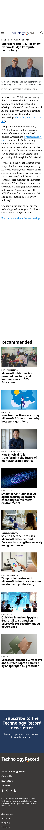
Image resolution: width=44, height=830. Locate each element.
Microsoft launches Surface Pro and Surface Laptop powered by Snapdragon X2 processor (22, 663)
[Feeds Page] (15, 790)
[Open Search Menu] (41, 32)
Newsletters (7, 781)
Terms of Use (5, 818)
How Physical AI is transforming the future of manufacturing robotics (19, 457)
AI (9, 412)
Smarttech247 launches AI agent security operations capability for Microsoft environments (18, 498)
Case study (5, 533)
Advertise (5, 785)
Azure (28, 40)
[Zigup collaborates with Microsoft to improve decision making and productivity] (19, 562)
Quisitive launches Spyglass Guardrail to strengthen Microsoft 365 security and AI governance (20, 622)
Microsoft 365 (12, 575)
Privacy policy (5, 823)
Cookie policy (5, 827)
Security (10, 491)
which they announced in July (21, 119)
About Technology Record (13, 771)
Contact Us (6, 776)
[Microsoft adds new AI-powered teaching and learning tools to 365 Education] (19, 357)
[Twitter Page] (7, 790)
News (3, 40)
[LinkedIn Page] (11, 790)
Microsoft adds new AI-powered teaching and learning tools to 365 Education (16, 378)
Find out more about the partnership (20, 218)
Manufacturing (15, 452)
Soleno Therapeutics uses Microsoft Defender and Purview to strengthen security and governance (21, 541)
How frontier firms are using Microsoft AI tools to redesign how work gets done (20, 418)
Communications (16, 40)
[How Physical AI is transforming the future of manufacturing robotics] (19, 438)
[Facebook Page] (2, 790)
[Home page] (22, 33)
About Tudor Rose (7, 814)
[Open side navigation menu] (2, 32)
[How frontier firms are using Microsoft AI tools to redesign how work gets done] (19, 399)
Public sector (12, 370)
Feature (4, 412)
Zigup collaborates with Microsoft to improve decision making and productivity (21, 581)
